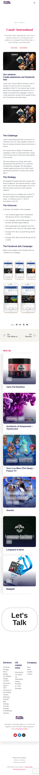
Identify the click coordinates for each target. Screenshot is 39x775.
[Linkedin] (19, 735)
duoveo (10, 510)
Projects (21, 22)
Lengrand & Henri (15, 549)
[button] (17, 325)
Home (16, 22)
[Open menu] (34, 2)
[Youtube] (15, 735)
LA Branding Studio (21, 729)
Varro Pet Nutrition (15, 387)
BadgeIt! (10, 589)
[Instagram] (23, 735)
